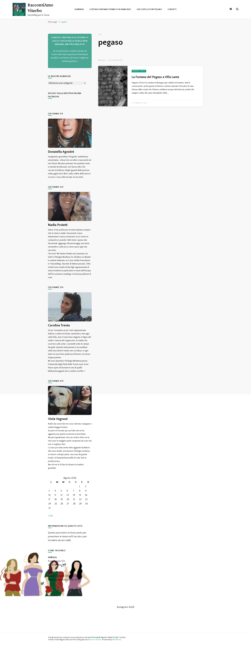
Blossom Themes (95, 640)
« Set (50, 515)
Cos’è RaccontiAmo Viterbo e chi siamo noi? (110, 9)
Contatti (172, 9)
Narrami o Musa (139, 71)
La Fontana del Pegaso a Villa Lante (155, 77)
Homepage (79, 9)
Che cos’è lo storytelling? (149, 9)
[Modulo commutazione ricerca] (237, 9)
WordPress (116, 640)
